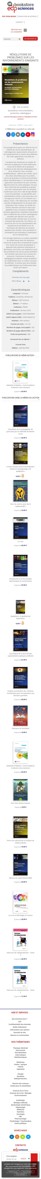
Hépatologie (20, 1107)
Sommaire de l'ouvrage (20, 277)
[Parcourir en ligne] (20, 107)
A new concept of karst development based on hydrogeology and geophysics (20, 469)
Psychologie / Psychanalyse (20, 1121)
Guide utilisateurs (20, 1027)
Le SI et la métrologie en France (20, 915)
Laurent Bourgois (10, 117)
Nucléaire (20, 1076)
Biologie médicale (20, 1103)
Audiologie (20, 1100)
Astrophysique (20, 1052)
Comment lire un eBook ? (20, 339)
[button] (33, 134)
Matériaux (20, 1062)
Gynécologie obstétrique (20, 1105)
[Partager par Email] (18, 134)
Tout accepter (28, 1172)
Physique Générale (20, 1048)
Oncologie (20, 1114)
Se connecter (29, 39)
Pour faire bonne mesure (20, 803)
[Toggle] (25, 30)
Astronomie (20, 1050)
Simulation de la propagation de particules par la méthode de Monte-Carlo (20, 431)
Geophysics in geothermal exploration (20, 617)
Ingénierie (20, 1069)
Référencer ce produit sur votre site (21, 129)
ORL (20, 1116)
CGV (19, 1021)
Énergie (20, 1074)
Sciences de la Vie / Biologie (20, 1093)
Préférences (13, 1172)
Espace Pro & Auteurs (27, 16)
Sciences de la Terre (20, 1091)
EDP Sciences (24, 300)
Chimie (20, 1067)
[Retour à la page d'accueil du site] (20, 7)
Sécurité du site (20, 1032)
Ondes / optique (20, 1064)
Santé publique (20, 1123)
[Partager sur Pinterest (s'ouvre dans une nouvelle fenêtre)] (28, 134)
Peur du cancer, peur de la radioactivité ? (20, 505)
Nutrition (20, 1112)
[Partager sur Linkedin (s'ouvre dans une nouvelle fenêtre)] (22, 134)
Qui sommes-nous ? (19, 1019)
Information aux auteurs (19, 1030)
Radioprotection (20, 1078)
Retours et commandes (19, 1035)
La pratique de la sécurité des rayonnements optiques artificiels (20, 654)
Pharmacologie (20, 1119)
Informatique (20, 1055)
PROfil (20, 125)
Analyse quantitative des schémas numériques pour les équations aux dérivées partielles (20, 693)
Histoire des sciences (20, 1083)
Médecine (20, 1109)
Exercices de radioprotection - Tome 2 (20, 991)
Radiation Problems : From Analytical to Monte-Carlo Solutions (20, 386)
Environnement (20, 1095)
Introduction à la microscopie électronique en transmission (20, 580)
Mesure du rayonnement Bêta (20, 878)
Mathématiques (20, 1057)
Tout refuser (20, 1174)
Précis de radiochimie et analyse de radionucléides (20, 841)
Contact (19, 22)
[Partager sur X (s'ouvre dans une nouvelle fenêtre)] (13, 134)
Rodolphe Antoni (30, 117)
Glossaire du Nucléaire (20, 728)
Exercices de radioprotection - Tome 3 (20, 954)
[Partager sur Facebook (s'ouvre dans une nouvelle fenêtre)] (8, 134)
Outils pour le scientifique (20, 1086)
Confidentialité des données (20, 1024)
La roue (20, 541)
